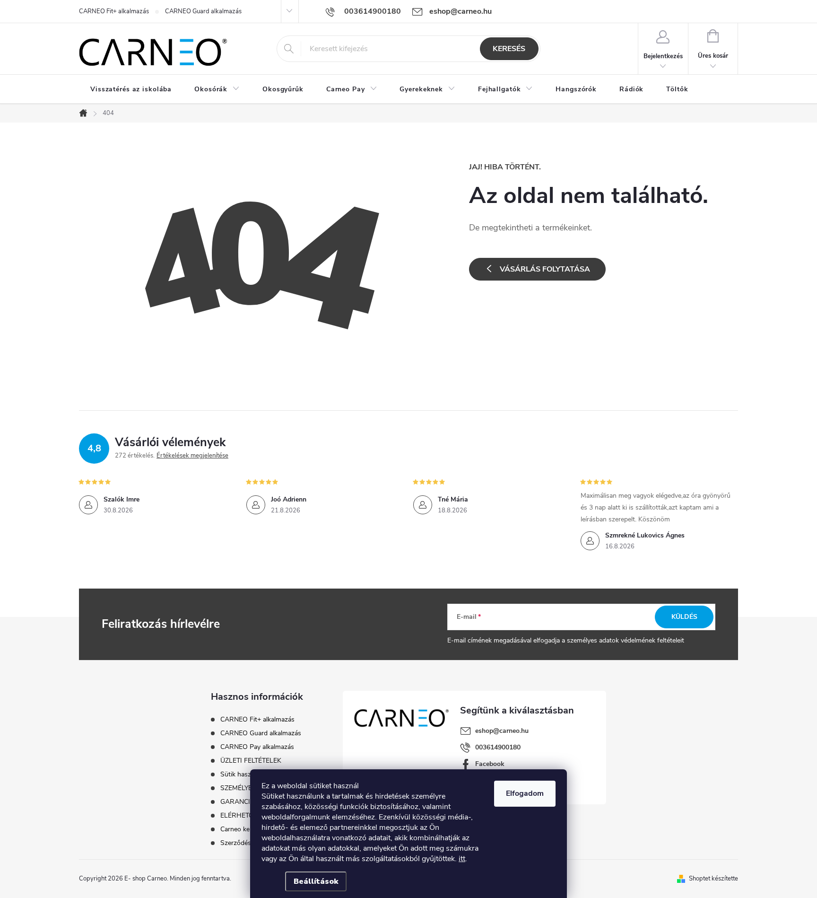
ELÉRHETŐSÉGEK (247, 815)
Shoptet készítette (713, 878)
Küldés (684, 616)
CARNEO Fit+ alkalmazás (114, 11)
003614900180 (498, 747)
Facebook (489, 763)
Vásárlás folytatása (545, 269)
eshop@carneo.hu (502, 730)
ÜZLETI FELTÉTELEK (250, 760)
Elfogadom (525, 793)
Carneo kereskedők (248, 829)
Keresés (509, 49)
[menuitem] (131, 89)
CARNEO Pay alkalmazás (257, 746)
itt (462, 859)
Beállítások (316, 881)
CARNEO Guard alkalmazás (203, 11)
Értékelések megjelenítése (192, 455)
